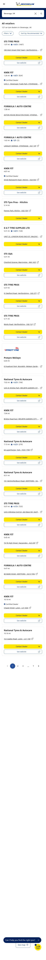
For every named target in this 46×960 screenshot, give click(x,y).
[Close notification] (38, 940)
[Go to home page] (25, 4)
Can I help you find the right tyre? (20, 940)
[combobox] (23, 13)
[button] (35, 13)
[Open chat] (38, 947)
